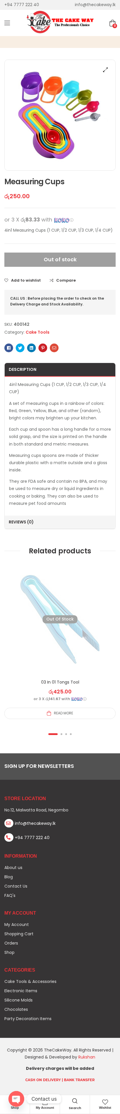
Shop (15, 1107)
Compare (66, 280)
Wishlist (105, 1107)
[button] (105, 70)
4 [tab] (70, 734)
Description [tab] (22, 369)
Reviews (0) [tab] (21, 522)
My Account (45, 1107)
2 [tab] (61, 734)
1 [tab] (53, 734)
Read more (63, 713)
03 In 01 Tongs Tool (60, 682)
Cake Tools (38, 332)
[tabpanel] (60, 641)
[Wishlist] (105, 1102)
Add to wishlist (26, 280)
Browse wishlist (74, 626)
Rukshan (86, 1057)
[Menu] (7, 23)
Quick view (60, 626)
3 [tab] (66, 734)
